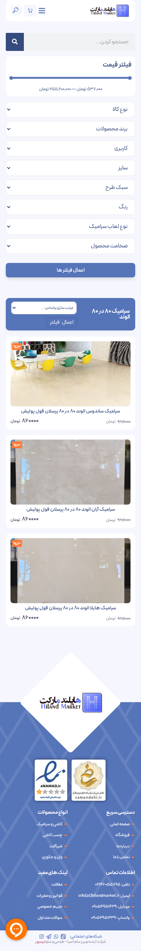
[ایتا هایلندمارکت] (63, 936)
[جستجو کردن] (15, 42)
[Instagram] (41, 936)
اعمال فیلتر (62, 322)
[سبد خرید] (30, 11)
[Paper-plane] (48, 936)
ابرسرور (40, 942)
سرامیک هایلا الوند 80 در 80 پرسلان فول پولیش (70, 608)
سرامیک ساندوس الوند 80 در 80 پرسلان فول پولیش (70, 411)
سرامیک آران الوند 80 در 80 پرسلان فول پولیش (70, 509)
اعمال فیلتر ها (71, 270)
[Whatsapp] (56, 936)
